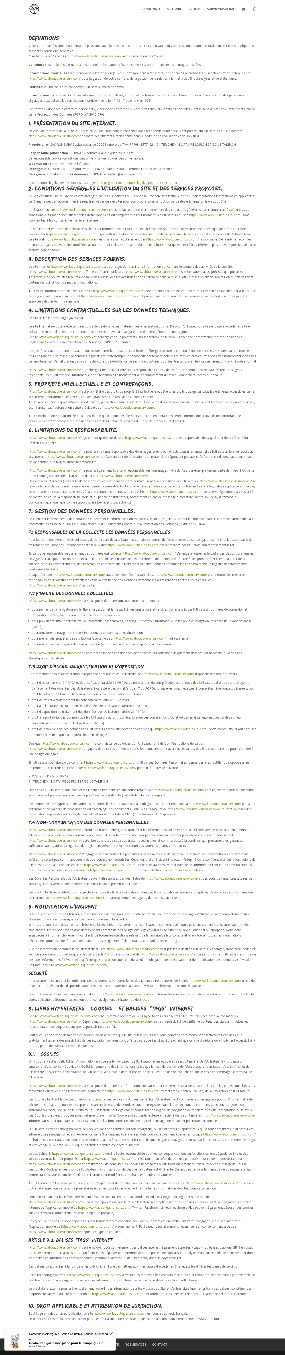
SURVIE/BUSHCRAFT (222, 9)
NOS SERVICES (135, 1344)
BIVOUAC (194, 9)
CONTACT (159, 1344)
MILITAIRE (174, 9)
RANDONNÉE (151, 9)
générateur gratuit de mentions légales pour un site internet (134, 182)
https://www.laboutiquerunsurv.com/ (95, 56)
